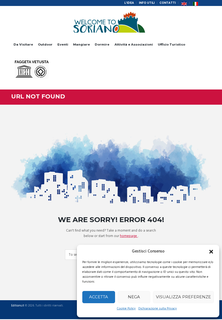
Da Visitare (23, 44)
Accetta (98, 296)
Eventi (62, 44)
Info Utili (147, 2)
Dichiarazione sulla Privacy (157, 308)
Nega (134, 296)
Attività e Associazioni (134, 44)
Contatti (167, 2)
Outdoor (45, 44)
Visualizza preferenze (183, 296)
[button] (211, 251)
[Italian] (195, 3)
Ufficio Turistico (171, 44)
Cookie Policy (126, 308)
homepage (129, 236)
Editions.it (17, 306)
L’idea (129, 2)
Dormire (102, 44)
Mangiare (81, 44)
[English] (184, 3)
